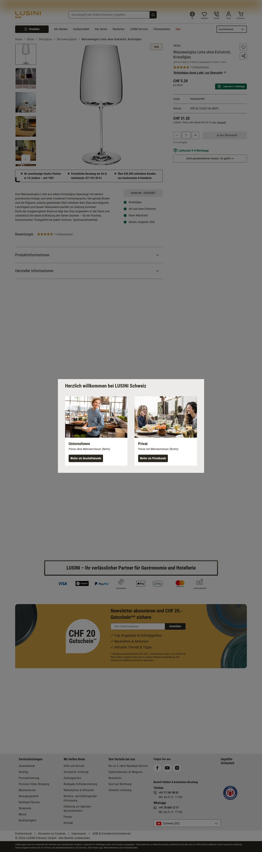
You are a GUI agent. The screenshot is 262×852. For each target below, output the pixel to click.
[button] (96, 431)
